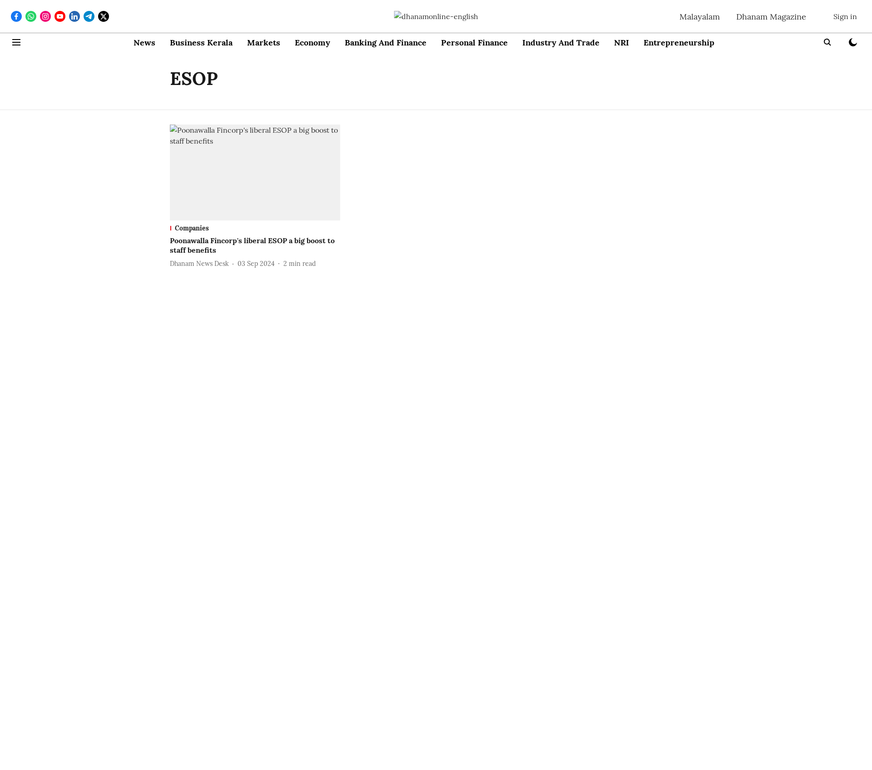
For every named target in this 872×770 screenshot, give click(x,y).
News (144, 42)
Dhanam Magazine (771, 16)
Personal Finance (474, 42)
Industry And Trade (561, 42)
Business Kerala (201, 42)
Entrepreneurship (679, 42)
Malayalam (699, 16)
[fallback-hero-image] (255, 172)
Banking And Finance (385, 42)
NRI (621, 42)
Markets (263, 42)
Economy (312, 42)
